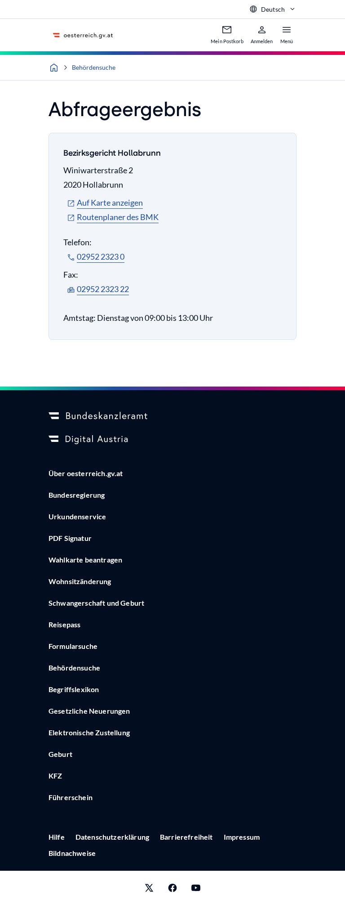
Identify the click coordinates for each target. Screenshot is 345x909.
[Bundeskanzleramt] (172, 416)
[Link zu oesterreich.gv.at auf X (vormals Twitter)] (149, 890)
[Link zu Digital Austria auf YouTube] (196, 890)
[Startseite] (54, 67)
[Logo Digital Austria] (172, 439)
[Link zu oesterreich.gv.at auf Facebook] (172, 890)
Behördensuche (93, 67)
